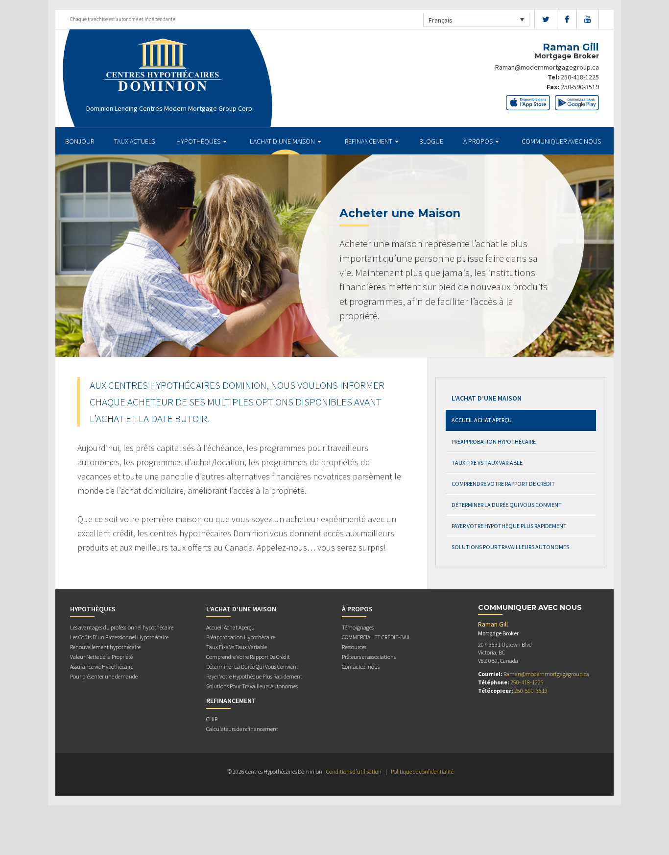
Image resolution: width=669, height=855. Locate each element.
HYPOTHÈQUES (199, 141)
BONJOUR (79, 141)
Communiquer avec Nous (561, 141)
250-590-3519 (580, 86)
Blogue (431, 141)
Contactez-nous (361, 666)
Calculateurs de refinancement (242, 728)
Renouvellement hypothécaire (105, 647)
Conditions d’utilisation (354, 771)
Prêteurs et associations (369, 656)
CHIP (211, 719)
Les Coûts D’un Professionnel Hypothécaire (119, 637)
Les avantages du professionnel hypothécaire (121, 627)
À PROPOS (478, 141)
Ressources (354, 647)
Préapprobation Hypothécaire (494, 441)
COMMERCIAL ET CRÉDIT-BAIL (376, 637)
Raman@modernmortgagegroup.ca (547, 67)
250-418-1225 (580, 77)
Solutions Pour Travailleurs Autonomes (510, 547)
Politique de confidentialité (422, 771)
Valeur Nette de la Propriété (101, 656)
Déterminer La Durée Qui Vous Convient (507, 504)
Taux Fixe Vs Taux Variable (487, 462)
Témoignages (358, 627)
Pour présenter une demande (104, 676)
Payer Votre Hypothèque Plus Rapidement (509, 525)
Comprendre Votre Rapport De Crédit (503, 483)
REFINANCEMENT (369, 141)
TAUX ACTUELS (134, 141)
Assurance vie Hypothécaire (101, 666)
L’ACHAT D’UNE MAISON (283, 141)
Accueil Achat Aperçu (482, 420)
